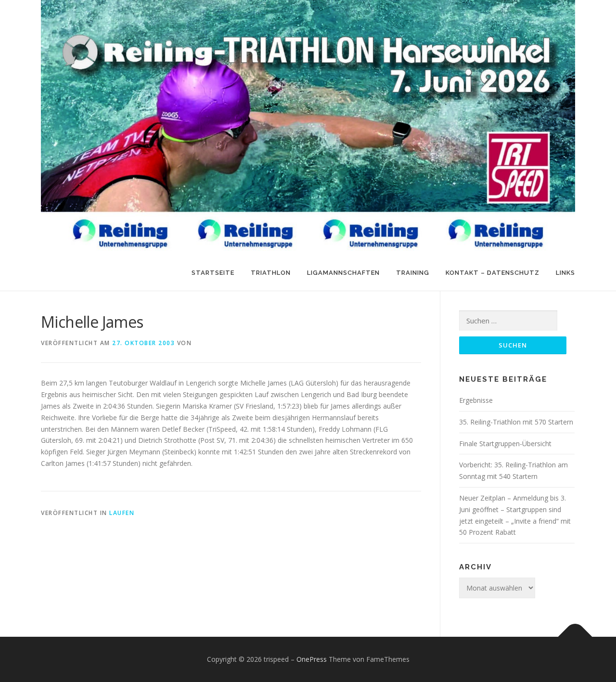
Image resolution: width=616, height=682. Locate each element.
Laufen (121, 513)
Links (565, 272)
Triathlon (271, 272)
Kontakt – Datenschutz (492, 272)
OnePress (311, 659)
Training (412, 272)
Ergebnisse (476, 400)
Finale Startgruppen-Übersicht (505, 443)
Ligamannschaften (343, 272)
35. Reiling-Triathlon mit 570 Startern (516, 421)
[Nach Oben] (575, 637)
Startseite (213, 272)
